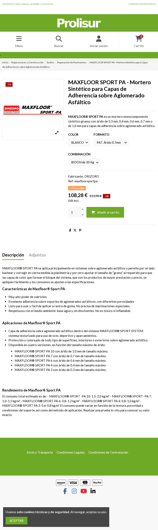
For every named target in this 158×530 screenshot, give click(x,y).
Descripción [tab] (13, 255)
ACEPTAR (16, 520)
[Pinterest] (80, 230)
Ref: (71, 181)
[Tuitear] (75, 230)
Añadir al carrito (108, 212)
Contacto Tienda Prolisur (142, 3)
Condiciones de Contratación (108, 452)
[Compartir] (70, 230)
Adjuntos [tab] (37, 255)
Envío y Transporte (40, 452)
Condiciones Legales (71, 452)
